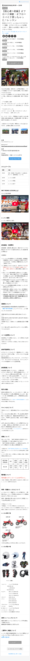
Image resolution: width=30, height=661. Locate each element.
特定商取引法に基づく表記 (15, 653)
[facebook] (12, 36)
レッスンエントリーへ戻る (15, 649)
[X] (9, 36)
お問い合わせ (5, 637)
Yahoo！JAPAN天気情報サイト (19, 399)
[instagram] (15, 36)
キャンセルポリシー (17, 428)
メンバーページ (24, 1)
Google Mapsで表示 (15, 158)
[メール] (6, 36)
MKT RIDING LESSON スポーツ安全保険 (17, 448)
